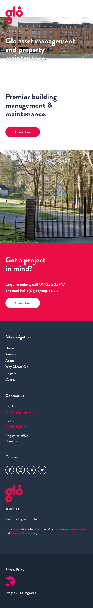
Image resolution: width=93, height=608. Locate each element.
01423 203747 (52, 284)
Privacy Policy (77, 529)
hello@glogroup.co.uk (39, 290)
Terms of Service (20, 533)
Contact (11, 379)
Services (11, 354)
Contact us (22, 302)
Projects (10, 373)
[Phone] (70, 15)
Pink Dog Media (27, 593)
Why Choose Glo (16, 366)
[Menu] (84, 15)
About (9, 360)
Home (9, 348)
